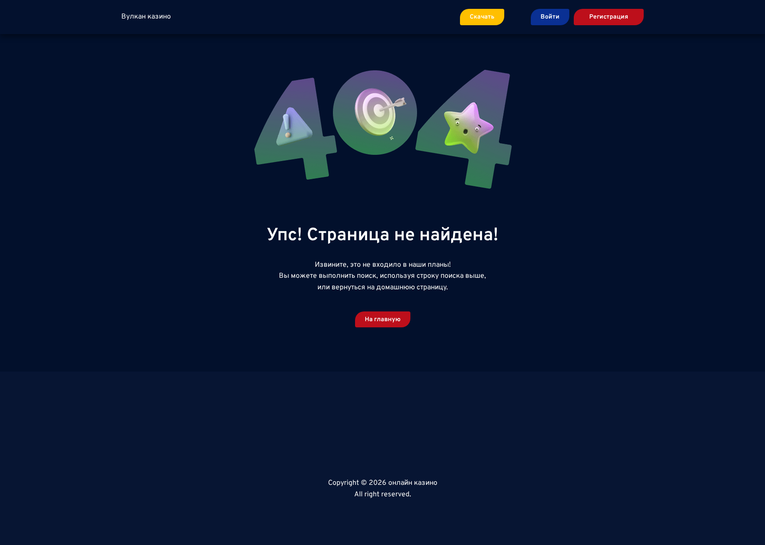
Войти (550, 17)
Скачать (482, 17)
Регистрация (608, 17)
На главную (383, 319)
